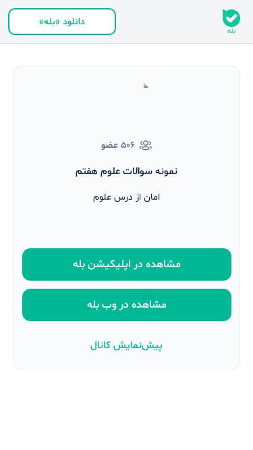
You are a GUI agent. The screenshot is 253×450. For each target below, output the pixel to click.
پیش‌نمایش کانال (126, 346)
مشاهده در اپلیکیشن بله (127, 264)
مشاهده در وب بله (127, 305)
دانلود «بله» (62, 22)
